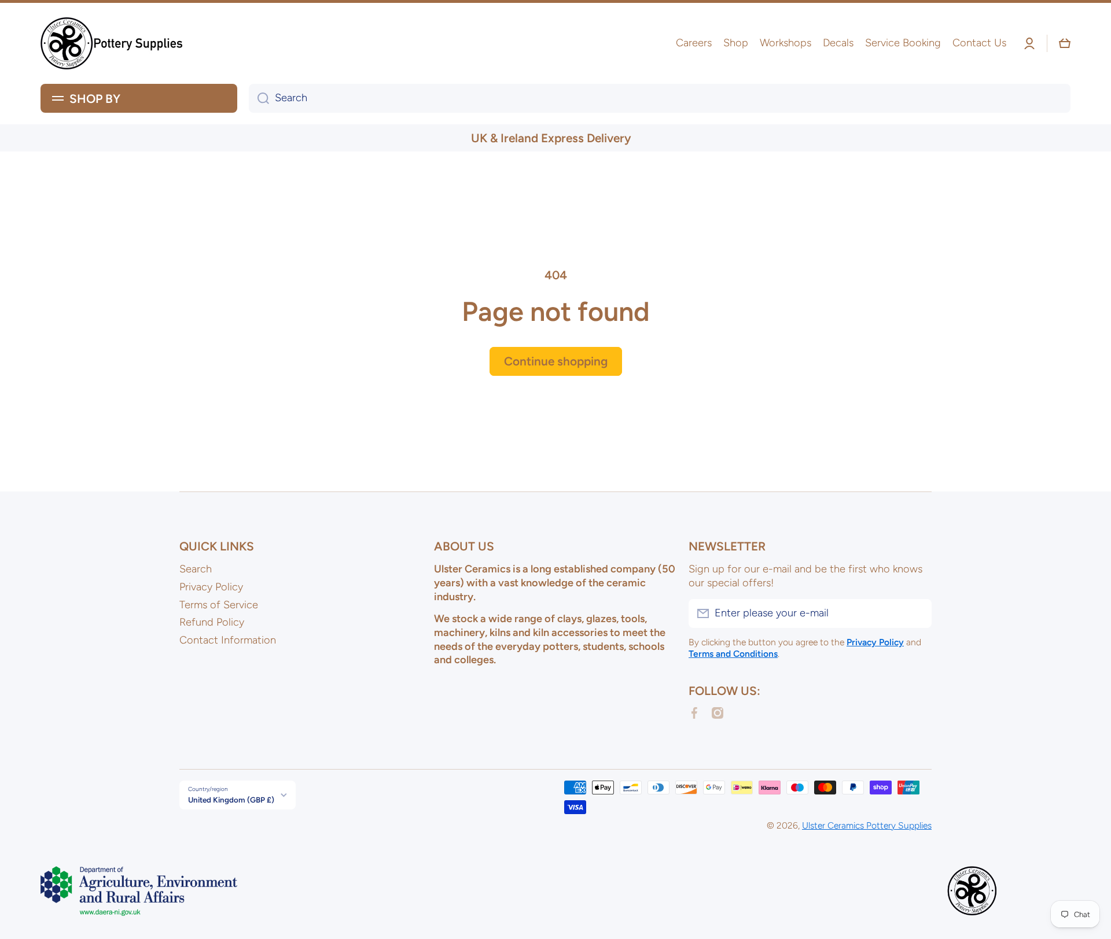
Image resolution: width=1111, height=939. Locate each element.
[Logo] (113, 43)
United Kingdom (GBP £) (231, 799)
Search (195, 569)
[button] (1064, 43)
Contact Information (227, 640)
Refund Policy (211, 622)
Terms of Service (218, 604)
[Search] (259, 98)
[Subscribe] (917, 613)
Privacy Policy (211, 587)
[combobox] (659, 98)
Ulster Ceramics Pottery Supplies (867, 825)
